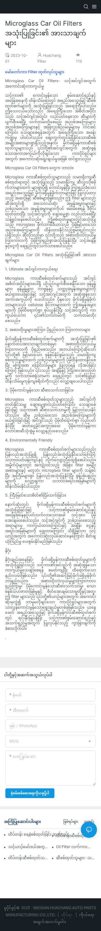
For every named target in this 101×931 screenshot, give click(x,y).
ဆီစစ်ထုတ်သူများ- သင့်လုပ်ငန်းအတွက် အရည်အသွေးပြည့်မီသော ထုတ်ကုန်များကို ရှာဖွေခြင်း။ (76, 857)
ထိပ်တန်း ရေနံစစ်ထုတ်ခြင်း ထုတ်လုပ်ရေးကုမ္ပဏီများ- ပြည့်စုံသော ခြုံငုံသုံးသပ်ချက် (40, 834)
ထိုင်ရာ (67, 914)
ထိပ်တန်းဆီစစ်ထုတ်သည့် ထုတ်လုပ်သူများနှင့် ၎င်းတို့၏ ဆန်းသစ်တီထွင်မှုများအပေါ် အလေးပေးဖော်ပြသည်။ (28, 857)
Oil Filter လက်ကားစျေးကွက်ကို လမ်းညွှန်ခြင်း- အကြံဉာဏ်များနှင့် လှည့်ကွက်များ (76, 846)
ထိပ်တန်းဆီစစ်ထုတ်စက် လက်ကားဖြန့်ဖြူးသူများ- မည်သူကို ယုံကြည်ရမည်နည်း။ (76, 835)
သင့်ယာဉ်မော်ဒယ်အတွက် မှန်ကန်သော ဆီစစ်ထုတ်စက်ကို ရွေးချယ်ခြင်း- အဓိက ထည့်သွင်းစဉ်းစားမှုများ (28, 846)
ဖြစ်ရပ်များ (70, 821)
